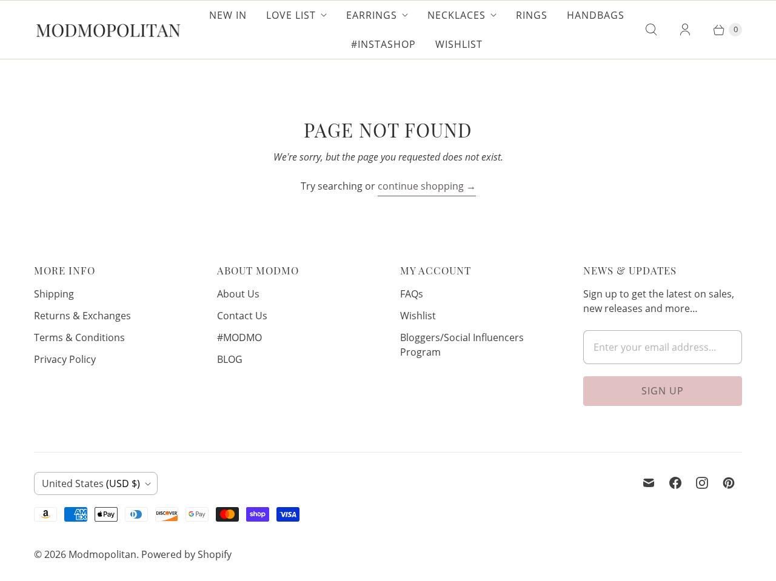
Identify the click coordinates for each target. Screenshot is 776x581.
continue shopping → (427, 186)
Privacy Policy (65, 359)
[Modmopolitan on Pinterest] (728, 483)
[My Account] (685, 29)
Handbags (595, 15)
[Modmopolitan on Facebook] (675, 483)
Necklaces (456, 15)
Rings (531, 15)
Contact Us (242, 315)
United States (91, 483)
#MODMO (239, 337)
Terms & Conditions (79, 337)
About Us (238, 293)
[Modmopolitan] (108, 30)
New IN (228, 15)
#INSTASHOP (383, 44)
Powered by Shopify (186, 554)
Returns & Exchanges (82, 315)
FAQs (411, 293)
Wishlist (459, 44)
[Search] (651, 29)
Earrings (371, 15)
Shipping (54, 293)
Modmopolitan (102, 554)
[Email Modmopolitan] (648, 483)
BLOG (229, 359)
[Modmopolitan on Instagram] (702, 483)
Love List (291, 15)
